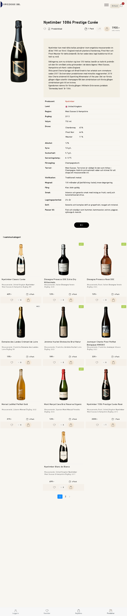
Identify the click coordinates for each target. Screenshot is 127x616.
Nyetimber (69, 102)
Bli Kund (115, 6)
